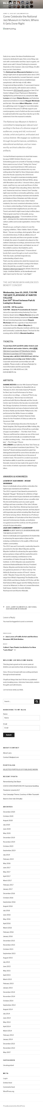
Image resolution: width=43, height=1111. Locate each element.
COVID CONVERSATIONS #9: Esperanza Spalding (21, 786)
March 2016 (7, 928)
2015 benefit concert (21, 90)
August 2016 (8, 906)
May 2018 (6, 863)
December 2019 (9, 838)
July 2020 (6, 825)
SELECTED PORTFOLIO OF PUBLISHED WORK (20, 769)
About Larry (7, 753)
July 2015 (6, 962)
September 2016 (9, 902)
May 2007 (7, 1052)
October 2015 (8, 949)
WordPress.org (8, 1091)
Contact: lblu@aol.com (11, 757)
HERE (35, 348)
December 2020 (9, 812)
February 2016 (8, 932)
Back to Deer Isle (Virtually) (12, 799)
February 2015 (8, 983)
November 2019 (9, 842)
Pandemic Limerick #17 (11, 790)
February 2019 (8, 859)
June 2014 (7, 1018)
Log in (5, 1078)
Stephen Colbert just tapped (13, 269)
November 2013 (9, 1048)
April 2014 (7, 1026)
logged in (15, 621)
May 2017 (6, 872)
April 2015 (7, 975)
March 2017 (7, 880)
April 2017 (6, 876)
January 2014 (8, 1039)
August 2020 (8, 820)
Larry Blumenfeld (19, 607)
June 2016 (7, 915)
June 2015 (7, 966)
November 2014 (9, 996)
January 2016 (8, 936)
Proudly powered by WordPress (14, 1106)
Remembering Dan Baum (12, 782)
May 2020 (7, 833)
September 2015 (9, 953)
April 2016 (7, 923)
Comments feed (9, 1087)
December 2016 (9, 893)
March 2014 (7, 1031)
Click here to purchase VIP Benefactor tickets (19, 351)
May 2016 (6, 919)
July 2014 (6, 1014)
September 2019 (9, 850)
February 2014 (8, 1035)
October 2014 (8, 1001)
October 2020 (8, 816)
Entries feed (7, 1083)
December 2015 (9, 941)
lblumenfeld (23, 13)
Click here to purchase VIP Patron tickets (17, 354)
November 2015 (9, 945)
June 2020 (7, 829)
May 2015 (6, 971)
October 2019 (8, 846)
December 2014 (9, 992)
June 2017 (6, 868)
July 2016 (6, 911)
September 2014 (9, 1005)
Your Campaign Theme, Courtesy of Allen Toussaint (21, 794)
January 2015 (8, 988)
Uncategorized (8, 1065)
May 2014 (6, 1022)
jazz (8, 607)
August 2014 (8, 1009)
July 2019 (6, 855)
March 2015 (7, 979)
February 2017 (8, 885)
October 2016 (8, 898)
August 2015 (8, 958)
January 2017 (8, 889)
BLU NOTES (11, 3)
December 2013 (9, 1044)
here (22, 106)
